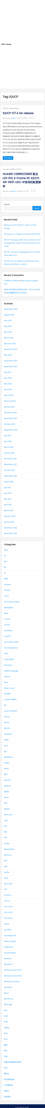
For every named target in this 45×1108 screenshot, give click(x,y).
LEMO (6, 740)
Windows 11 (9, 964)
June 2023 (8, 378)
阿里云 (6, 1091)
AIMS (6, 578)
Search (7, 204)
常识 (5, 1033)
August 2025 (9, 315)
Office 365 (8, 814)
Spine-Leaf (8, 884)
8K (5, 567)
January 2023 (9, 407)
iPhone (7, 717)
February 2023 (10, 401)
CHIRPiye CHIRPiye (11, 280)
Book (6, 613)
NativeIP (7, 780)
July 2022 (7, 435)
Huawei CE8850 (9, 169)
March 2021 (9, 510)
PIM (5, 832)
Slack (6, 878)
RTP (5, 861)
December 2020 (10, 528)
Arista (6, 596)
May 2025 (8, 326)
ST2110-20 (8, 907)
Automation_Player (12, 602)
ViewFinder (8, 947)
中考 (5, 1022)
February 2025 (10, 343)
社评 (5, 1068)
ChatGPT (7, 636)
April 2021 (8, 504)
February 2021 (10, 516)
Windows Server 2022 (13, 976)
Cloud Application (11, 648)
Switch (6, 924)
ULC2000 (7, 930)
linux (6, 745)
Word (6, 993)
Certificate (8, 630)
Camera (7, 619)
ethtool (7, 676)
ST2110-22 (8, 912)
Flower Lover (9, 688)
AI (4, 573)
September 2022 (10, 430)
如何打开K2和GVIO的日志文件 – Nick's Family (22, 289)
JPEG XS (7, 728)
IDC (5, 705)
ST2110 (7, 901)
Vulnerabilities (10, 953)
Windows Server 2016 (13, 970)
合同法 (6, 1027)
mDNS (6, 763)
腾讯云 (6, 1073)
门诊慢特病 (8, 1085)
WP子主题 (8, 1004)
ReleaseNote (14, 108)
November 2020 (10, 533)
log (5, 751)
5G (5, 556)
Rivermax (8, 855)
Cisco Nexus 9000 (11, 642)
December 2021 (10, 458)
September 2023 (10, 366)
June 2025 (8, 320)
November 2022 (10, 418)
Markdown (8, 757)
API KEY (7, 590)
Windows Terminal (11, 981)
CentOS (7, 625)
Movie (6, 768)
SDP (5, 866)
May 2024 (8, 355)
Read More (8, 158)
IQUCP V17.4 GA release (18, 113)
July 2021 (7, 487)
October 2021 (9, 470)
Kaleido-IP (8, 734)
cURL (6, 653)
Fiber (6, 682)
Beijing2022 (8, 607)
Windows (7, 958)
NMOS (6, 791)
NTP (5, 803)
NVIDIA (7, 809)
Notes (6, 797)
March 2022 (9, 447)
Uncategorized (10, 935)
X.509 (6, 1016)
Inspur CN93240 (10, 711)
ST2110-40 (8, 918)
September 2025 (10, 309)
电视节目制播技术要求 (12, 1062)
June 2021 (8, 493)
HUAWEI (7, 694)
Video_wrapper (10, 941)
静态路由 (7, 1097)
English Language (11, 671)
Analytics (7, 584)
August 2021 (9, 481)
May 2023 (8, 384)
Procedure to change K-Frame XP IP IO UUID (22, 234)
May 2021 (8, 499)
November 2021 (10, 464)
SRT (5, 889)
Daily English (9, 659)
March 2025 (9, 338)
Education (8, 665)
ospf (6, 820)
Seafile (6, 872)
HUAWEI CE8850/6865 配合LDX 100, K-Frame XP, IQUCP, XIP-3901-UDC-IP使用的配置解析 (22, 180)
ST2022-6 (7, 895)
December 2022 (10, 412)
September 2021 (10, 476)
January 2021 (9, 522)
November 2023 (10, 361)
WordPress (8, 999)
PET (5, 826)
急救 (5, 1045)
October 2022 (9, 424)
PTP (5, 837)
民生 (5, 1050)
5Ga (5, 561)
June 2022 (8, 441)
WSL (5, 1010)
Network (7, 786)
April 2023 (8, 389)
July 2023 (7, 372)
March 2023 (9, 395)
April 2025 (8, 332)
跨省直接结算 (9, 1079)
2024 (6, 550)
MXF (5, 774)
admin (13, 118)
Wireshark (8, 987)
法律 (5, 1056)
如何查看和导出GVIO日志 (16, 292)
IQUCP (5, 108)
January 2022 (9, 453)
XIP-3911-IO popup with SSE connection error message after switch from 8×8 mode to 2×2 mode (22, 243)
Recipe (6, 843)
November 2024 (10, 349)
